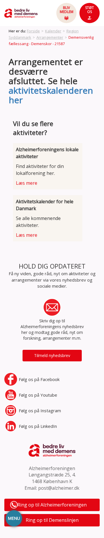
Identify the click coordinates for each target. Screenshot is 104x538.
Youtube (38, 395)
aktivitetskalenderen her (51, 95)
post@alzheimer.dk (58, 488)
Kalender (53, 31)
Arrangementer (49, 37)
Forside (33, 31)
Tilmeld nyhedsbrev (52, 355)
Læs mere (26, 183)
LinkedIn (38, 426)
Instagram (40, 410)
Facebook (39, 379)
